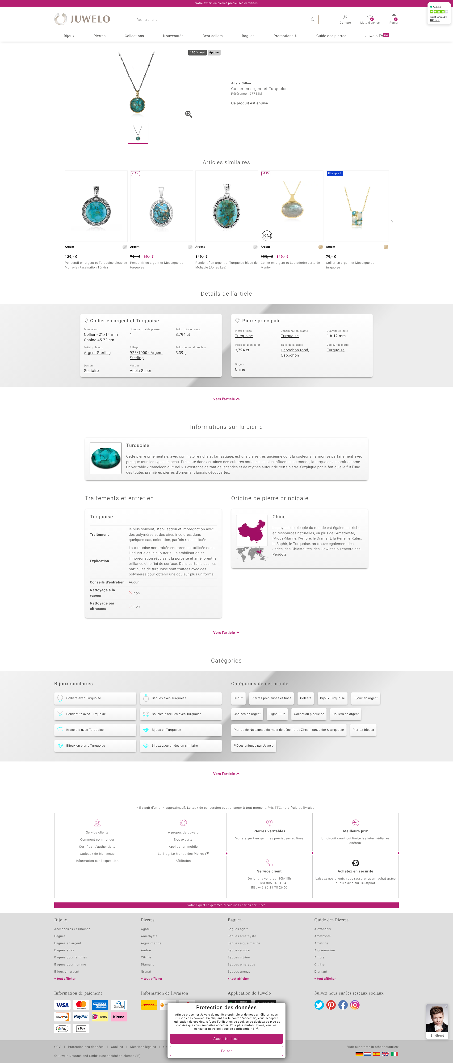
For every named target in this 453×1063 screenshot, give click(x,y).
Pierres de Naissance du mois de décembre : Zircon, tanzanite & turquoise (289, 730)
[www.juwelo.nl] (367, 1054)
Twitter (319, 1005)
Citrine (146, 957)
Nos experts (183, 840)
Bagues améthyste (242, 936)
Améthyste (323, 936)
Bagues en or (64, 950)
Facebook (343, 1005)
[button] (345, 20)
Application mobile (183, 847)
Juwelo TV (377, 36)
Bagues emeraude (241, 964)
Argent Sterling (97, 353)
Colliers (305, 698)
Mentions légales (143, 1047)
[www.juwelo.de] (359, 1054)
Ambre (146, 950)
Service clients (97, 832)
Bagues (248, 36)
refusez (211, 1022)
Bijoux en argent (366, 698)
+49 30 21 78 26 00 (273, 887)
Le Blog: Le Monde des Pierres (181, 854)
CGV (57, 1047)
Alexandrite (323, 929)
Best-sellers (212, 36)
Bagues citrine (239, 957)
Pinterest (331, 1005)
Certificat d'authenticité (97, 847)
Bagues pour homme (70, 964)
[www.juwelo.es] (376, 1054)
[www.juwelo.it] (394, 1054)
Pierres (99, 36)
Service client (269, 871)
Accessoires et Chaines (72, 929)
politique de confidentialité (235, 1029)
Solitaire (91, 371)
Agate (145, 929)
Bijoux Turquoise (332, 698)
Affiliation (183, 861)
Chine (240, 369)
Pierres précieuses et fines (271, 698)
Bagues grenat (239, 971)
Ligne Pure (277, 714)
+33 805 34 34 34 (273, 883)
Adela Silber (140, 371)
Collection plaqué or (309, 714)
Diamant (147, 964)
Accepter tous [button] (226, 1039)
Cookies (117, 1047)
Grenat (146, 971)
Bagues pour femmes (70, 957)
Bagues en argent (67, 943)
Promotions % (285, 36)
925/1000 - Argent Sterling (146, 355)
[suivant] (391, 222)
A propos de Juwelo (183, 832)
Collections (134, 36)
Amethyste (149, 936)
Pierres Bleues (363, 730)
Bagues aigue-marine (244, 943)
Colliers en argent (346, 714)
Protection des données (86, 1047)
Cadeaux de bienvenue (97, 854)
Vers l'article (224, 399)
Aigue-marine (151, 943)
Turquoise (244, 336)
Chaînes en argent (247, 714)
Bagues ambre (239, 950)
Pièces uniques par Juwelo (254, 746)
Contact (169, 1047)
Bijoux (69, 36)
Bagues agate (238, 929)
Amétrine (321, 943)
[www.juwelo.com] (385, 1054)
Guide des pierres (331, 36)
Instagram (355, 1005)
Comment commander (97, 840)
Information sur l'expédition (97, 861)
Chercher (313, 19)
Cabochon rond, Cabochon (295, 352)
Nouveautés (173, 36)
